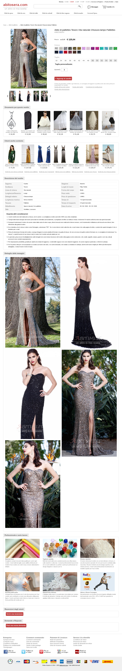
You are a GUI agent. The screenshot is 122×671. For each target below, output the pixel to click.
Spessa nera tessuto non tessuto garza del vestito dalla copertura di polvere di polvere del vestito (28, 133)
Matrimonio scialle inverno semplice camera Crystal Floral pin (44, 132)
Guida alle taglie (77, 87)
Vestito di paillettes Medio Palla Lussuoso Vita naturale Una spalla (44, 166)
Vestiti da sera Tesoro (90, 171)
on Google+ (65, 651)
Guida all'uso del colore (62, 87)
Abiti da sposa (8, 13)
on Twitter (29, 651)
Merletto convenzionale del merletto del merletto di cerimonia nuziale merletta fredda (76, 133)
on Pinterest (47, 651)
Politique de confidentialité (11, 645)
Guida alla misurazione (61, 89)
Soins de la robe (31, 647)
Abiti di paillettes (13, 25)
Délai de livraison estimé (58, 645)
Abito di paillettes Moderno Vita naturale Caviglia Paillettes (108, 166)
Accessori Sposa (92, 13)
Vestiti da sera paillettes (31, 171)
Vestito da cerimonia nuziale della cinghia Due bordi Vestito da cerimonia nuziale (60, 132)
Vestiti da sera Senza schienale (14, 171)
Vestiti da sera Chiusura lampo (106, 171)
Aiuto (116, 1)
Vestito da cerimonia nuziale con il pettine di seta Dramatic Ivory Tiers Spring (92, 132)
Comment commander (33, 640)
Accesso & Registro (97, 1)
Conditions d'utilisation (10, 643)
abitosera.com (64, 665)
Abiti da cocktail (47, 13)
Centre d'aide (77, 645)
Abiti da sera (21, 13)
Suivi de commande (32, 641)
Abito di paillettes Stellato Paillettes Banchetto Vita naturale (92, 166)
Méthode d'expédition (57, 641)
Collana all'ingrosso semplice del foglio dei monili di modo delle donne (11, 132)
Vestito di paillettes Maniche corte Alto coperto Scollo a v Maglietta (76, 166)
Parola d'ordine (109, 1)
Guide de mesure (32, 643)
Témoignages (7, 647)
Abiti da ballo (33, 13)
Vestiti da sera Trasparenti (46, 171)
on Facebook (12, 651)
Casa (4, 25)
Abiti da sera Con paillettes (63, 171)
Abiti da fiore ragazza (62, 13)
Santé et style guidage (33, 645)
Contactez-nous (8, 641)
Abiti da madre (78, 13)
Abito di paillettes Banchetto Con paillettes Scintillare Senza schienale (60, 166)
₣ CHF (82, 1)
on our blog (82, 651)
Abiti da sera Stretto (77, 171)
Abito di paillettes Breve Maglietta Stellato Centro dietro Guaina (12, 166)
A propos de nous (9, 640)
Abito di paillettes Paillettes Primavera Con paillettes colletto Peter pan (27, 166)
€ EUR (72, 1)
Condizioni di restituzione (94, 87)
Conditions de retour (79, 640)
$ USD (67, 1)
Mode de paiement (56, 640)
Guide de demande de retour (82, 643)
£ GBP (77, 1)
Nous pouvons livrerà (57, 643)
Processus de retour (79, 641)
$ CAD (88, 1)
